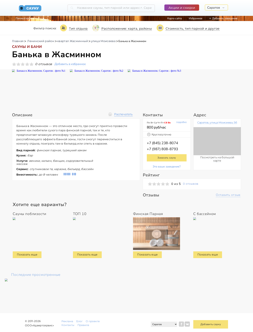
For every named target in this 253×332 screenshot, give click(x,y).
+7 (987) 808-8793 (162, 149)
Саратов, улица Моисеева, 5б (217, 122)
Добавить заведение (225, 18)
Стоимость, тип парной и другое (193, 28)
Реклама (67, 321)
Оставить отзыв (228, 195)
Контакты (67, 325)
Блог (79, 321)
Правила (83, 325)
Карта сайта (174, 18)
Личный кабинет (25, 18)
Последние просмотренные (35, 274)
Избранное (195, 18)
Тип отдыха (78, 28)
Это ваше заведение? (167, 166)
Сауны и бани (27, 46)
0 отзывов (190, 183)
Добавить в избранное (70, 64)
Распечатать (123, 114)
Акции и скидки (181, 8)
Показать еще (27, 254)
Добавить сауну (211, 324)
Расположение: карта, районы (126, 28)
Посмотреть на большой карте (217, 159)
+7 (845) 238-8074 (162, 143)
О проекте (93, 321)
